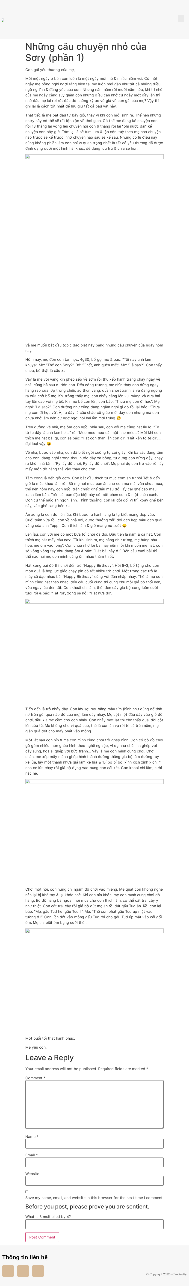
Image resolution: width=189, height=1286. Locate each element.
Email (31, 1155)
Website (32, 1174)
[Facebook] (8, 1271)
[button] (181, 18)
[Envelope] (38, 1271)
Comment (35, 1078)
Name (31, 1136)
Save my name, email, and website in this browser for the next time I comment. (94, 1197)
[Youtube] (23, 1271)
